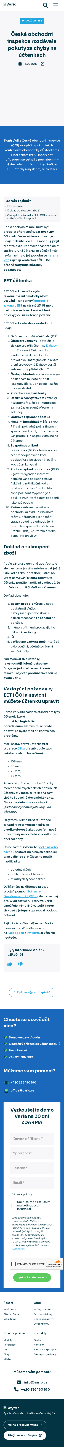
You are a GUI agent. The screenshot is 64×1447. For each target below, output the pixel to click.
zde (28, 802)
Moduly (8, 1340)
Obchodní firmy (43, 1314)
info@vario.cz (35, 1382)
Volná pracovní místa (23, 1424)
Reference (10, 1344)
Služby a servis (42, 1309)
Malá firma (10, 1309)
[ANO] (10, 964)
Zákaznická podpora (46, 1349)
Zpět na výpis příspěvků (34, 992)
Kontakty (39, 1344)
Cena (7, 1349)
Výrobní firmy (41, 1323)
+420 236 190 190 (35, 1389)
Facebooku (16, 933)
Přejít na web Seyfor (22, 1435)
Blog (6, 1354)
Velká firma (10, 1319)
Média (7, 1359)
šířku (21, 748)
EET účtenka (15, 206)
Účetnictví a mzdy (44, 1319)
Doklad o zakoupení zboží (23, 210)
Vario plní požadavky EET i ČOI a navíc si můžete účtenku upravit (32, 217)
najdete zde (18, 1248)
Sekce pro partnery (45, 1354)
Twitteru (33, 933)
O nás (37, 1340)
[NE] (21, 964)
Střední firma (11, 1314)
